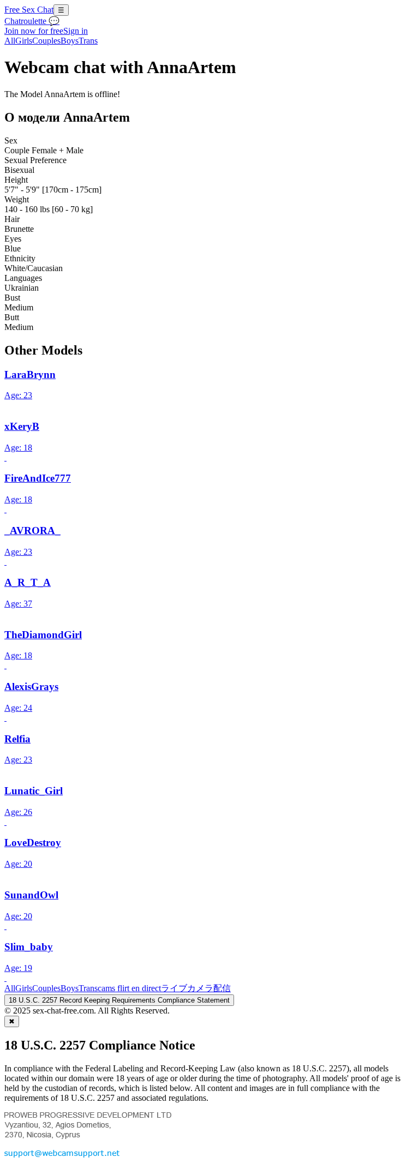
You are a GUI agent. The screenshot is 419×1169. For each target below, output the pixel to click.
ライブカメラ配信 (196, 988)
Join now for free (33, 30)
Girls (23, 40)
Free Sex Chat (28, 9)
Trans (88, 40)
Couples (46, 40)
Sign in (75, 30)
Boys (70, 40)
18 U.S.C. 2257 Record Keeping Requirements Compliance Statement (119, 1000)
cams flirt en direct (129, 988)
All (9, 40)
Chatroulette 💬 (31, 21)
